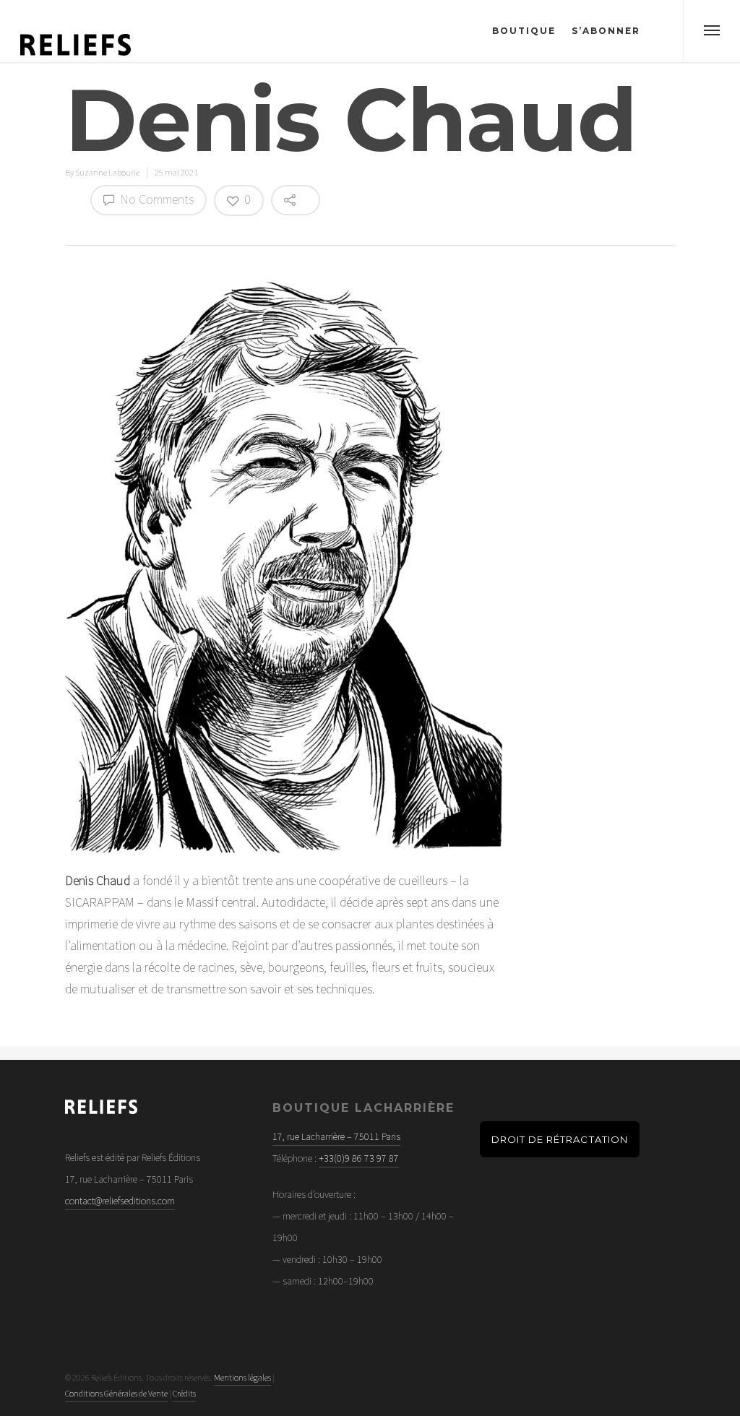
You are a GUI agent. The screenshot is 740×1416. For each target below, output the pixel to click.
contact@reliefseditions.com (120, 1200)
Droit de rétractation (559, 1139)
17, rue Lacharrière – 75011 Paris (336, 1136)
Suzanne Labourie (107, 172)
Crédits (184, 1393)
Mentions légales (242, 1377)
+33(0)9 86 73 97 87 (359, 1158)
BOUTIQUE (524, 30)
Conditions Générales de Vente (116, 1393)
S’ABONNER (606, 30)
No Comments (155, 199)
